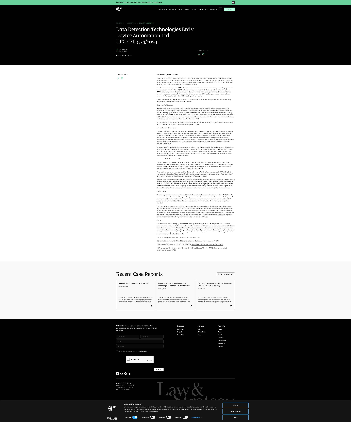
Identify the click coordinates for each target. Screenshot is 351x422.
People (180, 9)
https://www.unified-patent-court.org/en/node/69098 (201, 241)
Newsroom (213, 9)
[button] (161, 9)
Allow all (235, 405)
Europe (200, 335)
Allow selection (235, 411)
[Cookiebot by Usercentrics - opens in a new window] (112, 418)
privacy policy (144, 351)
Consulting (180, 335)
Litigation (180, 332)
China (199, 329)
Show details (195, 417)
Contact (220, 346)
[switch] (152, 417)
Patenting (180, 329)
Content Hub (203, 9)
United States (202, 332)
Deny (235, 417)
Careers (194, 9)
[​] (220, 9)
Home (220, 329)
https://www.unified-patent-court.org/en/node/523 (207, 244)
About (187, 9)
